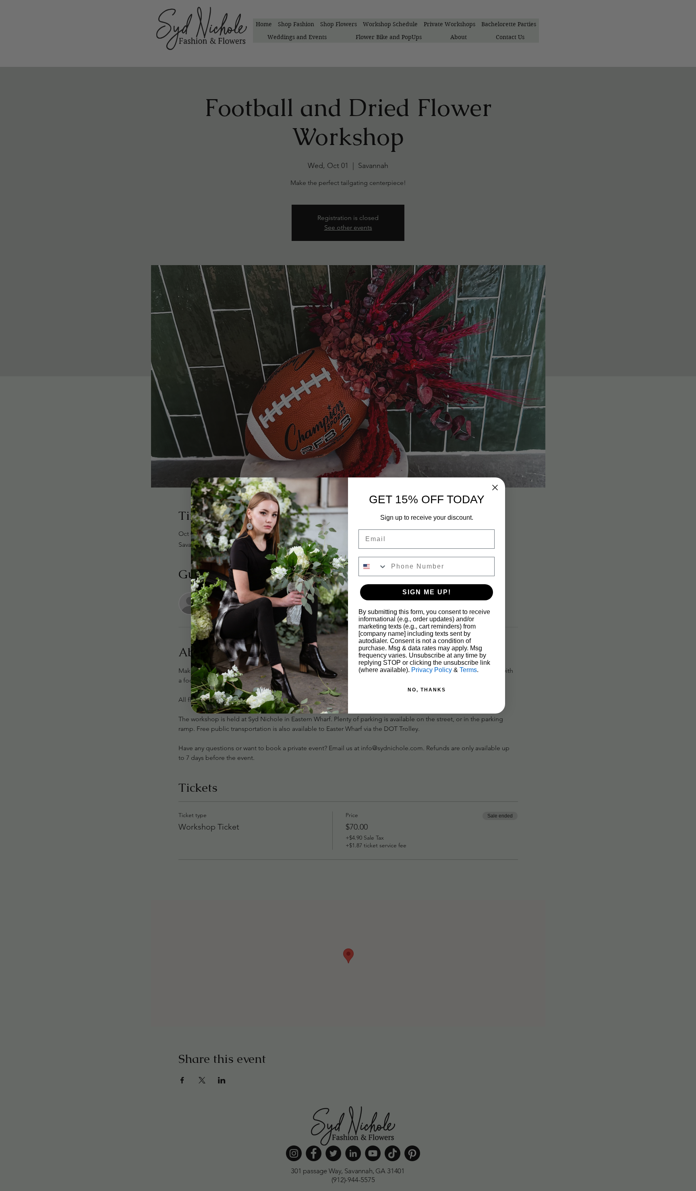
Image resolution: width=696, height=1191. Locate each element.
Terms (468, 669)
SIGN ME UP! (426, 592)
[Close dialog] (495, 487)
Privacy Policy (431, 669)
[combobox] (373, 566)
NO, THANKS (427, 690)
